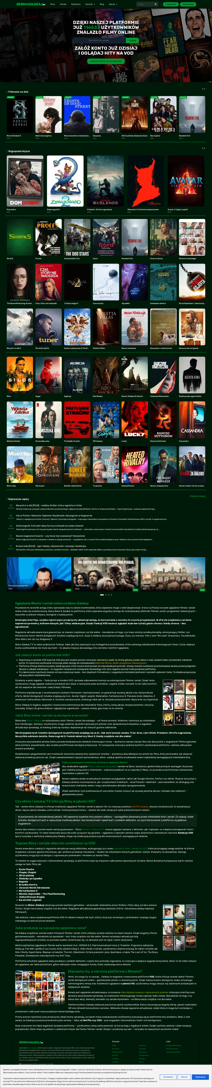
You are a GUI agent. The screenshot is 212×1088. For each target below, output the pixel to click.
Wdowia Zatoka (13, 441)
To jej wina (97, 486)
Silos (9, 396)
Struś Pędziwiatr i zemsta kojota (193, 303)
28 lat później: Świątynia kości (134, 136)
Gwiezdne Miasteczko (159, 396)
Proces (38, 259)
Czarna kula (98, 303)
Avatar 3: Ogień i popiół (178, 210)
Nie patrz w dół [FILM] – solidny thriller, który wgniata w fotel (49, 505)
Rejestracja (188, 4)
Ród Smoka (97, 396)
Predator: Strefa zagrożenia (99, 210)
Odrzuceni (39, 486)
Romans (142, 1059)
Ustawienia (168, 1077)
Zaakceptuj (200, 1077)
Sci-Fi (141, 1062)
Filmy (52, 4)
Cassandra (184, 441)
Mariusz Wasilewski (173, 1052)
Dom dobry (11, 210)
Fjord (95, 259)
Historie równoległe (187, 259)
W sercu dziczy (156, 259)
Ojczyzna (97, 136)
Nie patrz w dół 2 (14, 348)
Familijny (115, 1059)
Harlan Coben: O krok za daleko (192, 486)
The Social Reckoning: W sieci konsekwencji (25, 303)
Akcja (114, 1045)
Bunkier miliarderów (73, 486)
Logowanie (171, 4)
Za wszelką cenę (42, 441)
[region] (106, 1076)
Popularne (75, 4)
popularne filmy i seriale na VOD (130, 848)
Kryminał (142, 1049)
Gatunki (89, 4)
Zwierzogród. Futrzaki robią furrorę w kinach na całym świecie (49, 525)
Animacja (115, 1049)
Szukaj (132, 40)
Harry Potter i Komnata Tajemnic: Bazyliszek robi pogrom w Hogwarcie (54, 515)
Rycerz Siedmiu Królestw (132, 396)
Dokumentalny (117, 1052)
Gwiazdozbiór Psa (72, 259)
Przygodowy (144, 1055)
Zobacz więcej (197, 496)
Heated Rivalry (128, 486)
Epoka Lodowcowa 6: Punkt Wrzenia (79, 348)
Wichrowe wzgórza (43, 136)
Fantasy (115, 1062)
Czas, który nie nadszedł (46, 303)
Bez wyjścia (155, 136)
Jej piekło (126, 303)
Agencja (67, 396)
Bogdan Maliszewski (173, 1045)
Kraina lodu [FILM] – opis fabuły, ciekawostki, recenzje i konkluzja (51, 546)
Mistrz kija (11, 486)
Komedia (142, 1045)
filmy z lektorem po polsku (102, 766)
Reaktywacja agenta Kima (190, 396)
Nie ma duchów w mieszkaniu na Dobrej (80, 136)
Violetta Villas (99, 348)
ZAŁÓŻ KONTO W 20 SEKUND (106, 61)
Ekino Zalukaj (32, 1048)
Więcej (112, 4)
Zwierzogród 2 (53, 210)
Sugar (38, 396)
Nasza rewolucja (129, 348)
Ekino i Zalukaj (34, 720)
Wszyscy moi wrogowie (188, 348)
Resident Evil (184, 136)
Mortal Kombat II (14, 136)
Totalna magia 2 (71, 303)
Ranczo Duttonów (158, 441)
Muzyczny (143, 1052)
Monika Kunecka (172, 1049)
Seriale (63, 4)
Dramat (115, 1055)
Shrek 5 (10, 259)
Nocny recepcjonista (159, 486)
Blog (102, 4)
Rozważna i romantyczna (161, 348)
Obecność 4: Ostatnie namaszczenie (143, 210)
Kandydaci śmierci (158, 303)
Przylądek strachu (72, 441)
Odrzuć (184, 1077)
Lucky (124, 441)
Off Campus (98, 441)
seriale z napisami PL (93, 829)
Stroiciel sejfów (42, 348)
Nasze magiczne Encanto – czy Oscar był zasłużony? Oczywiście (50, 536)
